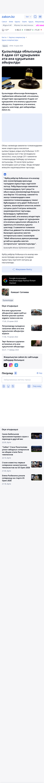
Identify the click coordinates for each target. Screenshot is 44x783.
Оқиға (24, 22)
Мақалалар (39, 22)
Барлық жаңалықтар (17, 37)
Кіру (40, 373)
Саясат (4, 22)
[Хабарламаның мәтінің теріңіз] (22, 379)
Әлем (11, 22)
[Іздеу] (35, 17)
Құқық (31, 22)
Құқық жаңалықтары (10, 40)
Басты (4, 37)
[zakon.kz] (8, 17)
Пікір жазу (37, 386)
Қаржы (17, 22)
